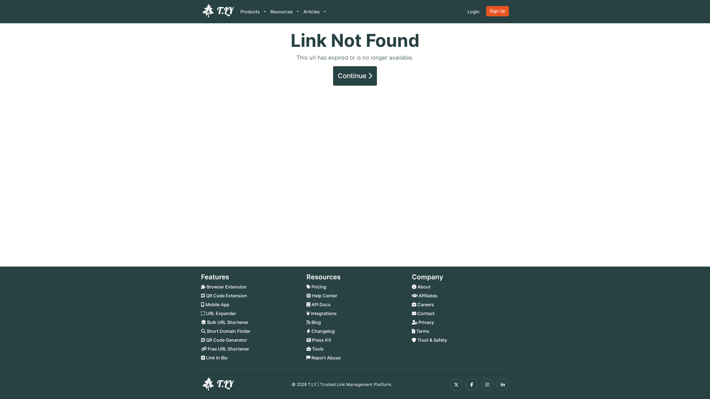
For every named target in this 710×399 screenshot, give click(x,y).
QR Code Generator (226, 340)
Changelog (322, 331)
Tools (317, 349)
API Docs (320, 304)
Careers (425, 304)
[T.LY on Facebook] (472, 384)
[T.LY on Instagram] (487, 384)
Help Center (324, 295)
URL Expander (220, 313)
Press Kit (321, 340)
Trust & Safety (431, 340)
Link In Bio (216, 357)
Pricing (318, 287)
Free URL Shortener (228, 349)
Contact (425, 313)
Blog (315, 322)
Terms (422, 331)
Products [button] (250, 11)
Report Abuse (325, 357)
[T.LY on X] (456, 384)
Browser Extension (226, 287)
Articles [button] (312, 11)
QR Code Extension (226, 295)
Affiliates (427, 295)
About (423, 287)
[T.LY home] (217, 11)
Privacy (425, 322)
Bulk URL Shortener (227, 322)
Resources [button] (282, 11)
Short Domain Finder (228, 331)
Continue (353, 76)
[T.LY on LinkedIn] (503, 384)
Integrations (323, 313)
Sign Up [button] (497, 11)
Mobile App (216, 304)
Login (474, 11)
